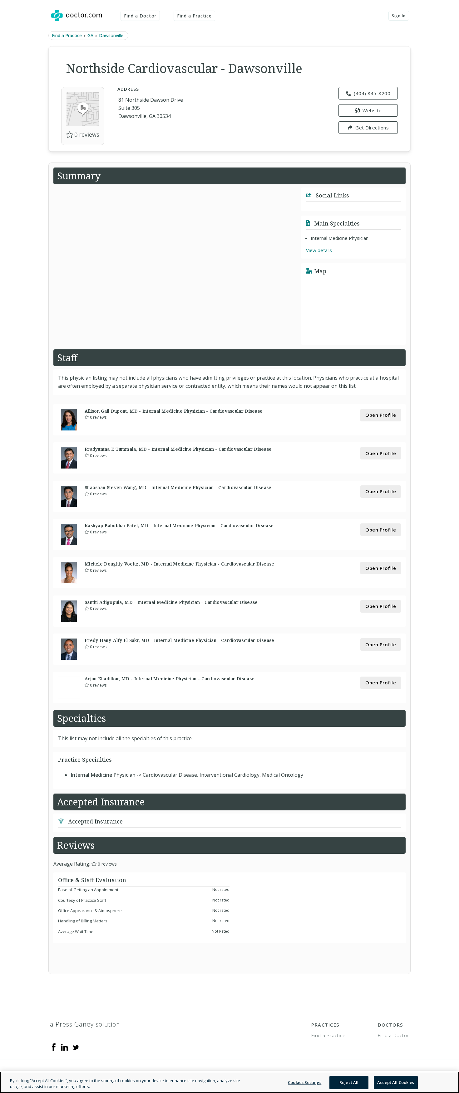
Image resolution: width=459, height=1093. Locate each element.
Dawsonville (111, 35)
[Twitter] (75, 1047)
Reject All (348, 1082)
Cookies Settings (304, 1082)
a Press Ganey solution (85, 1024)
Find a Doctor (140, 16)
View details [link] (319, 250)
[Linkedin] (64, 1047)
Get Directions (372, 127)
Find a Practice (194, 16)
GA (90, 35)
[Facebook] (53, 1047)
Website (372, 110)
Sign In (399, 15)
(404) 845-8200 (372, 93)
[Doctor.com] (76, 15)
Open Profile (380, 415)
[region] (229, 1082)
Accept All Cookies (395, 1082)
